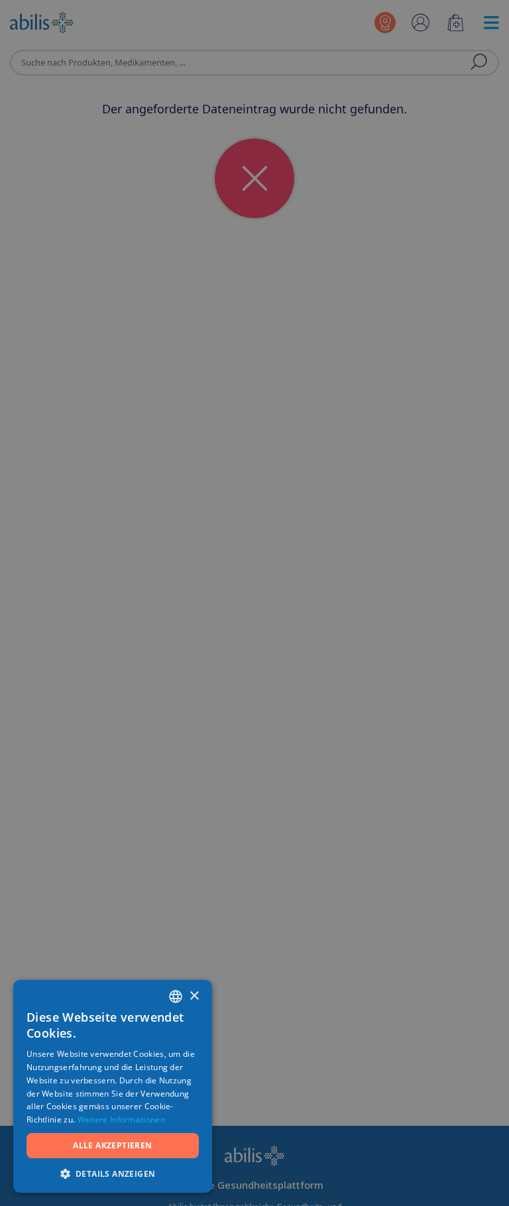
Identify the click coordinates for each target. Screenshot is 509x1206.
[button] (113, 1173)
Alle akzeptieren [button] (112, 1145)
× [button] (194, 996)
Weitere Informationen (121, 1119)
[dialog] (254, 603)
